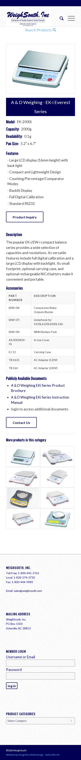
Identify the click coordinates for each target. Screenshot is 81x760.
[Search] (59, 18)
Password (14, 669)
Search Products (38, 30)
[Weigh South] (33, 18)
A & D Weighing (26, 102)
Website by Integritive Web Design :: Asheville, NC (33, 754)
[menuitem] (59, 18)
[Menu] (69, 18)
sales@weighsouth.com (28, 590)
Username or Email (20, 657)
